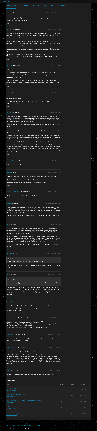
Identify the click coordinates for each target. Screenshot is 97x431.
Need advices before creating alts (15, 394)
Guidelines (20, 425)
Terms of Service (28, 425)
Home (7, 425)
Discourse (15, 428)
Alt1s (7, 406)
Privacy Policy (37, 425)
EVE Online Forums (6, 1)
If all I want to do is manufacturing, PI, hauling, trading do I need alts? (36, 5)
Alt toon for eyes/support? (13, 413)
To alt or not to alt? (11, 388)
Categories (13, 425)
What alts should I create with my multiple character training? (23, 400)
